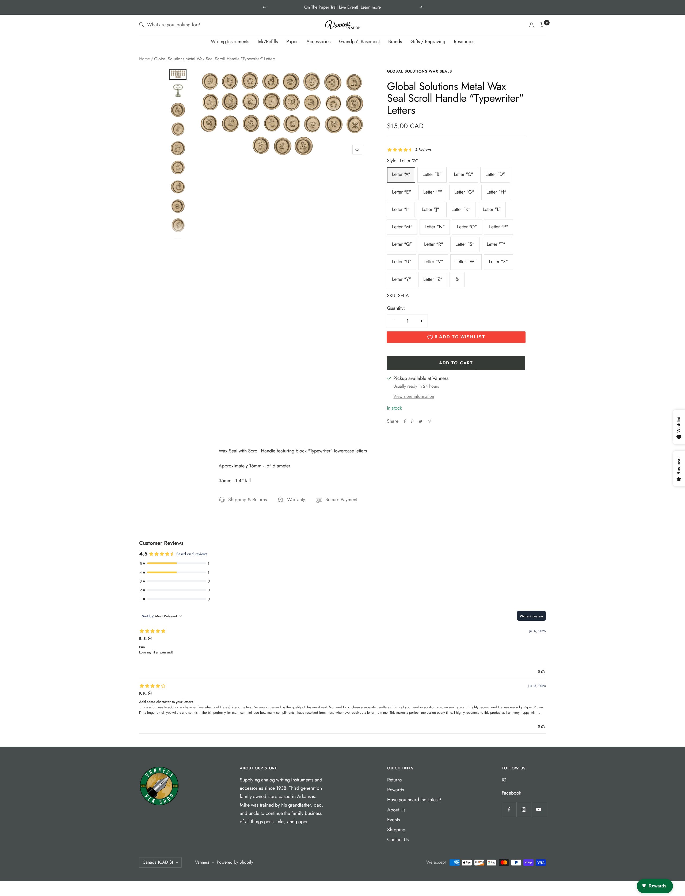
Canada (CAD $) (158, 862)
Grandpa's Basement (359, 41)
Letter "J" (430, 209)
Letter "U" (401, 261)
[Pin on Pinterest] (412, 421)
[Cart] (543, 24)
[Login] (531, 24)
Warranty (296, 499)
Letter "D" (495, 174)
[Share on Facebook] (405, 421)
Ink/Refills (268, 41)
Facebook (511, 792)
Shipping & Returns (247, 499)
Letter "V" (433, 261)
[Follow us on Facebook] (509, 809)
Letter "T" (496, 244)
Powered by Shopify (235, 862)
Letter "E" (401, 191)
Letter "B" (432, 174)
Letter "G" (464, 191)
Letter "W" (466, 261)
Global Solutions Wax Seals (419, 71)
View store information (413, 396)
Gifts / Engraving (427, 41)
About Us (396, 809)
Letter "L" (492, 209)
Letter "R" (433, 244)
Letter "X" (498, 261)
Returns (394, 779)
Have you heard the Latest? (414, 799)
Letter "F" (432, 191)
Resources (464, 41)
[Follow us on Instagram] (523, 809)
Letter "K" (460, 209)
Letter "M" (402, 226)
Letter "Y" (401, 279)
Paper (292, 41)
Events (393, 819)
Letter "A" (401, 174)
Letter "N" (435, 226)
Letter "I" (400, 209)
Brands (395, 41)
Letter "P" (498, 226)
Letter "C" (463, 174)
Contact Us (398, 839)
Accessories (318, 41)
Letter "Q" (402, 244)
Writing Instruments (230, 41)
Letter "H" (496, 191)
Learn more (371, 7)
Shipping (396, 829)
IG (504, 779)
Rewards (395, 789)
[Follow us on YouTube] (538, 809)
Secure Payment (341, 499)
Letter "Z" (432, 279)
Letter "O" (467, 226)
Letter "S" (464, 244)
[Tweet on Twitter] (420, 421)
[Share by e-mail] (429, 421)
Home (144, 59)
